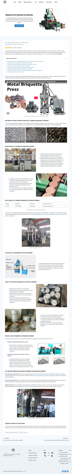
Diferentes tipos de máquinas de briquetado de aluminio (19, 68)
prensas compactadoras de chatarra (40, 375)
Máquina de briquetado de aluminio (11, 432)
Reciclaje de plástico (32, 457)
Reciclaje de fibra (32, 460)
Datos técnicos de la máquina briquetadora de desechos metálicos (22, 64)
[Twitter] (65, 471)
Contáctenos (41, 2)
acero (6, 124)
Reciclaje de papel (32, 452)
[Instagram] (68, 471)
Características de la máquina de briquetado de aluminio (20, 62)
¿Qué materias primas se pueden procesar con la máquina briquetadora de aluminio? (25, 61)
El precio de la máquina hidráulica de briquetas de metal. (56, 439)
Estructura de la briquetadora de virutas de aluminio (18, 65)
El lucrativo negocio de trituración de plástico (13, 439)
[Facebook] (63, 471)
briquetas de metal (23, 432)
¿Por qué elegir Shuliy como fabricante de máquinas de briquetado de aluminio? (24, 70)
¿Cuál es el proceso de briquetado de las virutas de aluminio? (21, 67)
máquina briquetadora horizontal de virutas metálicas (43, 214)
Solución (19, 2)
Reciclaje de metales (19, 44)
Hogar (15, 2)
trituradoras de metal (53, 375)
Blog (35, 2)
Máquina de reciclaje (9, 44)
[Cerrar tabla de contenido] (65, 58)
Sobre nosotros (49, 2)
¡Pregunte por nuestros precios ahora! (16, 71)
